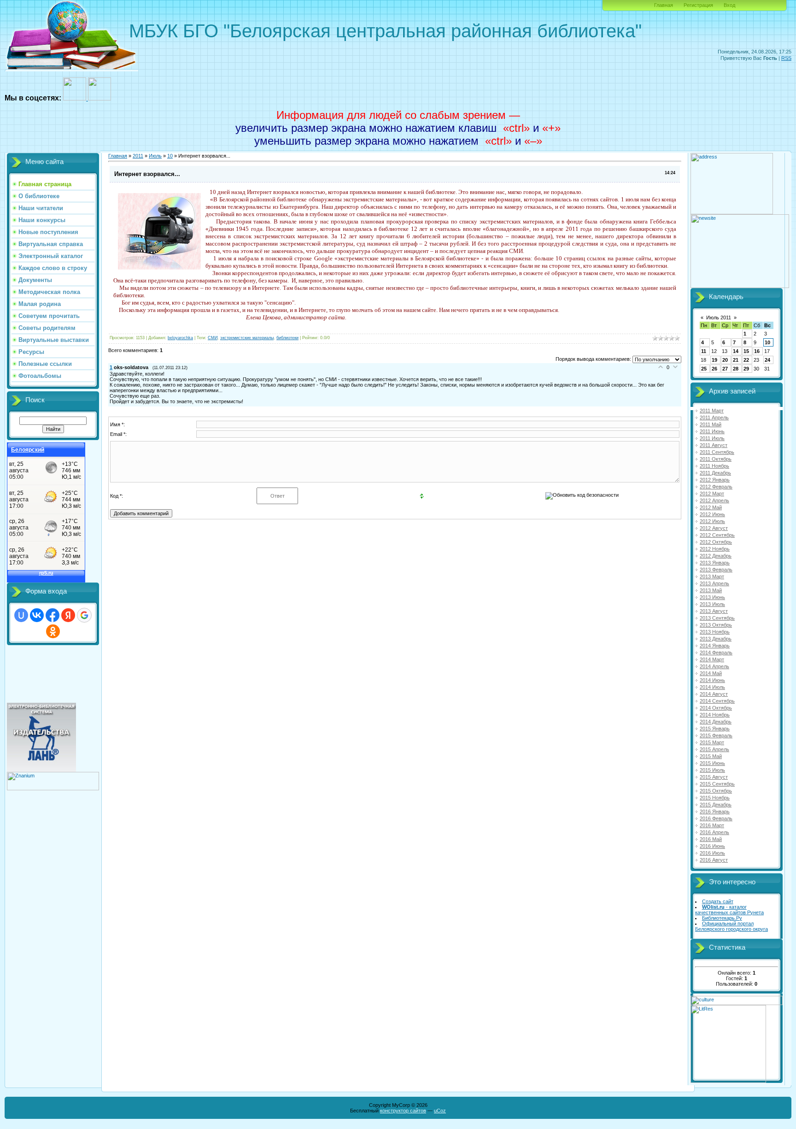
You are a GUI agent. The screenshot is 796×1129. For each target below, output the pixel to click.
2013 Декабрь (716, 638)
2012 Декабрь (716, 556)
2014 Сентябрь (717, 701)
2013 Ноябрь (715, 632)
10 (170, 156)
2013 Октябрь (716, 625)
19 (714, 360)
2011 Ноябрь (714, 466)
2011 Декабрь (715, 473)
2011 (138, 156)
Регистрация (698, 5)
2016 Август (714, 860)
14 (735, 351)
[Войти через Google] (84, 615)
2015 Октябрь (716, 791)
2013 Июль (712, 604)
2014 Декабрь (716, 721)
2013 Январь (715, 562)
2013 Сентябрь (717, 618)
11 (703, 351)
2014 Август (714, 694)
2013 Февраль (716, 569)
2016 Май (711, 839)
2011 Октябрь (716, 459)
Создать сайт (717, 901)
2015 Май (711, 756)
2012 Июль (712, 521)
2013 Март (712, 576)
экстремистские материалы (247, 337)
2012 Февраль (716, 486)
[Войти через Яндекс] (68, 615)
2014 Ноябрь (715, 714)
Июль (155, 156)
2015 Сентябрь (717, 784)
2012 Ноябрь (715, 549)
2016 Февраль (716, 818)
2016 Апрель (714, 832)
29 (746, 368)
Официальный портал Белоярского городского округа (731, 926)
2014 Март (712, 659)
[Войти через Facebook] (52, 615)
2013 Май (711, 590)
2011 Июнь (712, 431)
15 (746, 351)
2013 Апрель (714, 583)
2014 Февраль (716, 652)
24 (767, 360)
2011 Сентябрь (717, 452)
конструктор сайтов (403, 1110)
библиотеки (287, 337)
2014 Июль (712, 687)
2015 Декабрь (716, 804)
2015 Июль (712, 770)
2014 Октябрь (716, 708)
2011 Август (713, 445)
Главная (663, 5)
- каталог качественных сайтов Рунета (729, 909)
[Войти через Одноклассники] (53, 631)
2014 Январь (715, 645)
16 (757, 351)
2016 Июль (712, 853)
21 (735, 360)
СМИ (212, 337)
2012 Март (712, 493)
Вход (729, 5)
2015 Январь (715, 728)
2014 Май (711, 673)
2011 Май (710, 424)
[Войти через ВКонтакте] (37, 615)
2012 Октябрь (716, 542)
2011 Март (712, 410)
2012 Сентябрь (717, 535)
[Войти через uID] (21, 615)
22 (746, 360)
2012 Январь (715, 479)
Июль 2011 (718, 317)
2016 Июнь (712, 846)
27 (725, 368)
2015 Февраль (716, 735)
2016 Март (712, 825)
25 (704, 368)
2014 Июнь (712, 680)
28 (735, 368)
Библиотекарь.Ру (722, 918)
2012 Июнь (712, 514)
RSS (786, 58)
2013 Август (714, 611)
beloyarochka (180, 337)
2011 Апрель (714, 417)
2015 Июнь (712, 763)
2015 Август (714, 777)
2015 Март (712, 742)
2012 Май (711, 507)
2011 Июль (712, 438)
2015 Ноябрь (715, 797)
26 (714, 368)
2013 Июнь (712, 597)
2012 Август (714, 528)
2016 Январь (715, 811)
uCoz (440, 1110)
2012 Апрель (714, 500)
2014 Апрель (714, 666)
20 (725, 360)
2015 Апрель (714, 749)
